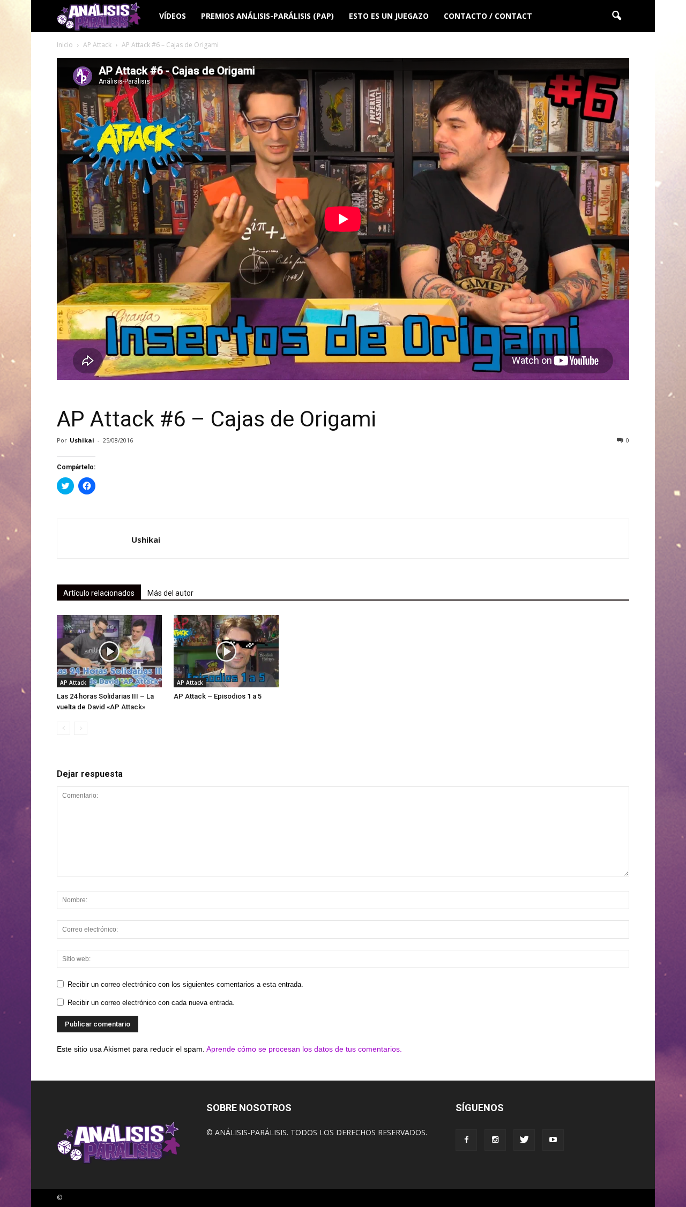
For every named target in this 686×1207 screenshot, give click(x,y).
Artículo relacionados (99, 593)
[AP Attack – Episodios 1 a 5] (226, 651)
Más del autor (170, 593)
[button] (616, 16)
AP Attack (73, 682)
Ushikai (82, 440)
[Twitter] (524, 1140)
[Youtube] (553, 1140)
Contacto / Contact (488, 16)
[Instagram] (495, 1140)
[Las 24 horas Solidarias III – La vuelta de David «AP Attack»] (109, 651)
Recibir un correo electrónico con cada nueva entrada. (151, 1003)
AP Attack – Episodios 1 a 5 (218, 696)
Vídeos (172, 16)
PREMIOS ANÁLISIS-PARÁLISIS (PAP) (267, 16)
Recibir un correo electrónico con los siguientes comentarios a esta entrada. (185, 984)
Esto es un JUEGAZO (389, 16)
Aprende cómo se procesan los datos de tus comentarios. (304, 1049)
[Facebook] (466, 1140)
